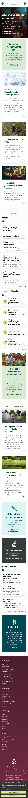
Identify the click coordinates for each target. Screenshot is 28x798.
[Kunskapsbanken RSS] (14, 570)
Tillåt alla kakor (13, 795)
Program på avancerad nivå (9, 33)
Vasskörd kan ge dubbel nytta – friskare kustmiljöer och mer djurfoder (12, 274)
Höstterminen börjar (14, 334)
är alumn (4, 706)
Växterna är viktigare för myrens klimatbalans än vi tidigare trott (10, 229)
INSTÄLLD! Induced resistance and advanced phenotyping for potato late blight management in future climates (14, 325)
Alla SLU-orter (5, 714)
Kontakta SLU (5, 726)
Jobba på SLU (5, 724)
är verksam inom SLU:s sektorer (9, 704)
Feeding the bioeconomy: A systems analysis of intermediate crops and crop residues (14, 344)
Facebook (4, 744)
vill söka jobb (5, 699)
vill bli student (5, 692)
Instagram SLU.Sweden (7, 737)
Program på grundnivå (7, 31)
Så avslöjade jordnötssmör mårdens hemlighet (13, 185)
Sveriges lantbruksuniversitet (12, 4)
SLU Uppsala (5, 721)
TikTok (3, 746)
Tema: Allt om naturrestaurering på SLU (12, 475)
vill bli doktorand (6, 696)
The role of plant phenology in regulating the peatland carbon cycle (14, 313)
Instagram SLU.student (7, 739)
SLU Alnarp (4, 716)
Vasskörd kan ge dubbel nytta (13, 140)
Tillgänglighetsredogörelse (10, 779)
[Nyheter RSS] (14, 221)
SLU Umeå (4, 719)
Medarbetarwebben (6, 681)
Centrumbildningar (6, 671)
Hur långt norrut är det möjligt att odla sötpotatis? (13, 429)
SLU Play (4, 749)
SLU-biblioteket (5, 666)
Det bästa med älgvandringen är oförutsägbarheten (11, 92)
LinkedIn (4, 741)
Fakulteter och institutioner (8, 679)
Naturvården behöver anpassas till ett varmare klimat (12, 588)
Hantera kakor (17, 777)
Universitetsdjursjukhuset (8, 669)
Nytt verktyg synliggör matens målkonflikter (11, 575)
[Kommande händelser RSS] (14, 295)
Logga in (4, 683)
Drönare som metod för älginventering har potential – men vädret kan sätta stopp (11, 258)
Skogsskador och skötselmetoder (8, 600)
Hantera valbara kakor (6, 789)
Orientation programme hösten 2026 (13, 302)
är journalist (5, 694)
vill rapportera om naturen (8, 701)
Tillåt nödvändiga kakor (14, 792)
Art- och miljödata (6, 674)
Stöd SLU (4, 729)
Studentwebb (5, 664)
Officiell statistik (6, 676)
